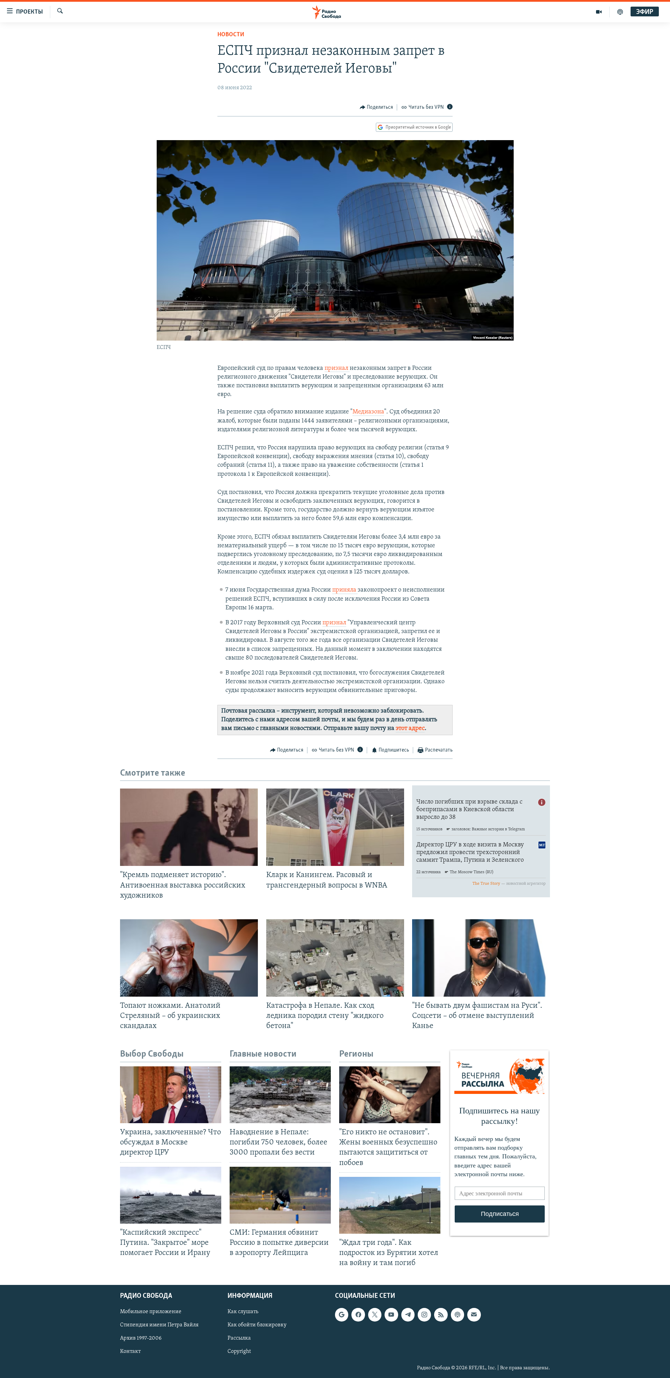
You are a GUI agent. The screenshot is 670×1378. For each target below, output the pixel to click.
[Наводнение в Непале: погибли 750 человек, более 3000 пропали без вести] (280, 1094)
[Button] (376, 107)
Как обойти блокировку (257, 1325)
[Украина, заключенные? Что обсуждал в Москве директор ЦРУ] (170, 1094)
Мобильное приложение (150, 1312)
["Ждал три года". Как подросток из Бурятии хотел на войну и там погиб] (389, 1205)
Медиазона (368, 412)
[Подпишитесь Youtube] (391, 1315)
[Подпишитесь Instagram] (424, 1315)
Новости (230, 35)
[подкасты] (620, 12)
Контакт (130, 1352)
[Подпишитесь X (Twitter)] (374, 1315)
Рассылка (239, 1338)
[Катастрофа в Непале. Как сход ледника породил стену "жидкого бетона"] (335, 958)
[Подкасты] (457, 1315)
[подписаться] (474, 1315)
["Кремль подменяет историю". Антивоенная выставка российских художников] (189, 827)
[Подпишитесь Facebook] (358, 1315)
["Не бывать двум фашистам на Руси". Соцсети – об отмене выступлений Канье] (481, 958)
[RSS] (440, 1315)
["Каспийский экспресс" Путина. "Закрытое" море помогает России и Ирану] (170, 1195)
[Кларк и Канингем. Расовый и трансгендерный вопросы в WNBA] (335, 827)
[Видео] (599, 12)
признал (337, 368)
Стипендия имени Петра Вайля (159, 1325)
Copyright (239, 1352)
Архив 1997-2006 (141, 1338)
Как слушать (243, 1312)
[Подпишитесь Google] (341, 1315)
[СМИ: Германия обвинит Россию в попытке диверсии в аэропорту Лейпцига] (280, 1195)
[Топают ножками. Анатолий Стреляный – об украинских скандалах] (189, 958)
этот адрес (410, 728)
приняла (345, 590)
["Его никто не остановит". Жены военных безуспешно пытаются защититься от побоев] (389, 1094)
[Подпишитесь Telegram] (408, 1315)
